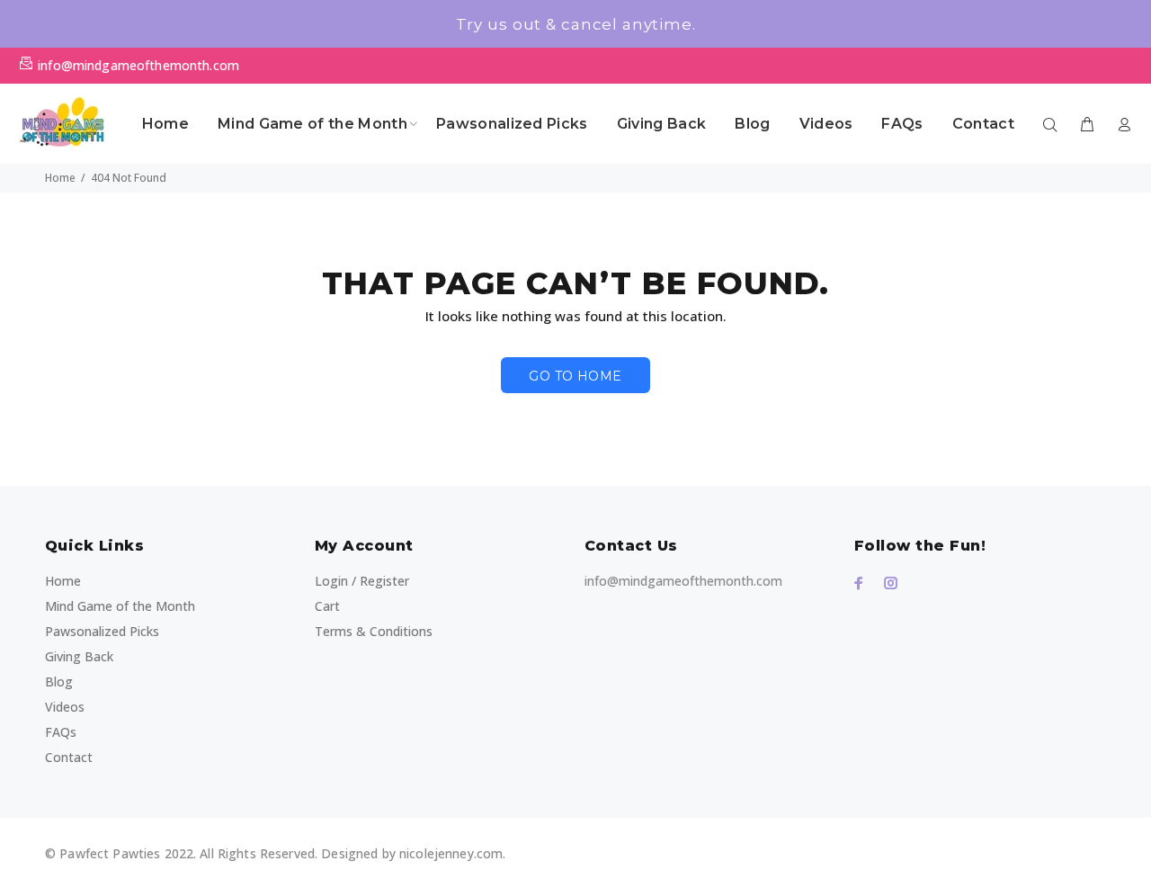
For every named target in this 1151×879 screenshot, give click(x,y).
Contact (69, 757)
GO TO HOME (575, 376)
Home (60, 177)
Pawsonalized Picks (102, 631)
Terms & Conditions (374, 631)
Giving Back (79, 656)
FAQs (60, 731)
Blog (59, 681)
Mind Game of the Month (120, 605)
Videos (65, 706)
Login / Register (362, 580)
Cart (327, 605)
